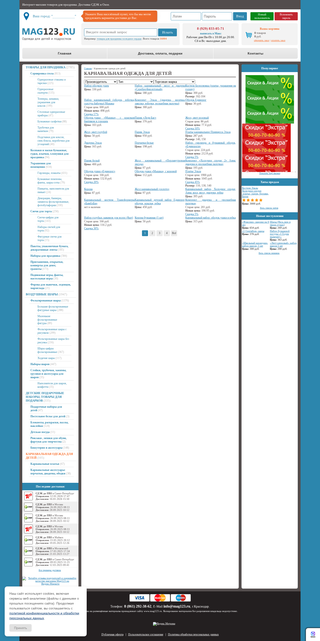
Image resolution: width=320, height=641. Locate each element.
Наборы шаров (39, 364)
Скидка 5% (191, 157)
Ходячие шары (46, 358)
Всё (174, 233)
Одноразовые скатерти (45, 91)
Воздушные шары (42, 294)
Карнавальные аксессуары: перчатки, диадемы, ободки (47, 471)
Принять (20, 628)
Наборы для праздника (45, 255)
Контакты (255, 53)
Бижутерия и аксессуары (46, 447)
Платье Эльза (193, 171)
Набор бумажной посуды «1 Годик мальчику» (280, 234)
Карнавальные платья (44, 463)
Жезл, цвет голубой (95, 132)
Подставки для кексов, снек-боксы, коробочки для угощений (53, 141)
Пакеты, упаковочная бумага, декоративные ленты (49, 248)
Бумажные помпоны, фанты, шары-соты (49, 180)
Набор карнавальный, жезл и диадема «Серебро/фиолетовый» (160, 87)
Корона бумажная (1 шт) (149, 217)
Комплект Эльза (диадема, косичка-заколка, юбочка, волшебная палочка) (160, 101)
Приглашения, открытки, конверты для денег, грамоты (46, 265)
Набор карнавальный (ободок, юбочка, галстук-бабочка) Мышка (109, 101)
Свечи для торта (41, 211)
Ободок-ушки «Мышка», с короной (156, 171)
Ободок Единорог (195, 100)
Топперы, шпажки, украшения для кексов (48, 102)
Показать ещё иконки (269, 173)
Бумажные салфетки (49, 121)
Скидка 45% (192, 182)
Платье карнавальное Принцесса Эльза (208, 132)
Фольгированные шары (45, 300)
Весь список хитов (269, 208)
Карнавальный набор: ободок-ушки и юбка (210, 217)
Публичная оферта (112, 634)
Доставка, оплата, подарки (160, 53)
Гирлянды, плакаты (48, 173)
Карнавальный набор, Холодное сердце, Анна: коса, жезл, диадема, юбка (210, 190)
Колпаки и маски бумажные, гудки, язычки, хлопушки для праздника (49, 154)
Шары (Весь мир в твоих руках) (280, 223)
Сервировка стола (42, 73)
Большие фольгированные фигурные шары (52, 308)
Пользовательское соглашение (145, 634)
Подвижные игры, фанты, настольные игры (46, 276)
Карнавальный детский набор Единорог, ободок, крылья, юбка (160, 201)
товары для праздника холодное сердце (119, 38)
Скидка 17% (91, 114)
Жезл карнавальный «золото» (152, 189)
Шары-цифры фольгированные (47, 350)
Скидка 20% (91, 182)
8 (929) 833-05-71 (210, 28)
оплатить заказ (278, 40)
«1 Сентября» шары (253, 231)
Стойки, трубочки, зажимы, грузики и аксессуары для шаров (48, 374)
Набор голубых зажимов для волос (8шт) (108, 217)
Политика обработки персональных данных (193, 634)
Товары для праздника (45, 67)
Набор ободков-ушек (96, 85)
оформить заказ (261, 40)
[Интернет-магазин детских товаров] (50, 34)
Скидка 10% (192, 128)
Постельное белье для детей (47, 416)
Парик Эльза (142, 132)
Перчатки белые (144, 142)
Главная (64, 53)
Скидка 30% (91, 228)
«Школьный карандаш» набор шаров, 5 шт (255, 244)
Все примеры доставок (50, 570)
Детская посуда (40, 432)
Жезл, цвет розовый (197, 117)
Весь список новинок (269, 253)
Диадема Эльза (93, 142)
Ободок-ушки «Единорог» (99, 171)
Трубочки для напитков (45, 129)
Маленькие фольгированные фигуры (47, 320)
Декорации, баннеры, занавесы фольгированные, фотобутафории (53, 202)
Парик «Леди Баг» (145, 117)
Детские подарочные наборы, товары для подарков (45, 396)
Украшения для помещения (40, 165)
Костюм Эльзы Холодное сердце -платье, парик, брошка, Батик (255, 192)
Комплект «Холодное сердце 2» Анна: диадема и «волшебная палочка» (210, 162)
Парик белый (92, 160)
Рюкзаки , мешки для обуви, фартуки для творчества (48, 439)
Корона (88, 189)
